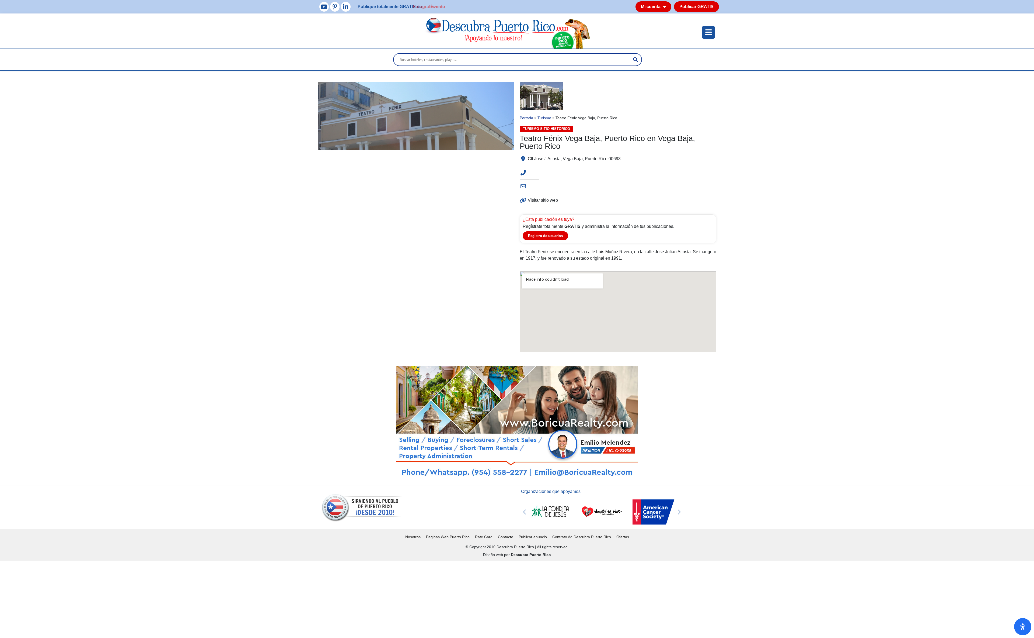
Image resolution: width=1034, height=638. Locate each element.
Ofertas (622, 537)
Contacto (505, 537)
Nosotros (413, 537)
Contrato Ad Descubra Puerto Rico (581, 537)
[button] (524, 512)
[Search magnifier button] (635, 59)
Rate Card (483, 537)
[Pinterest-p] (335, 6)
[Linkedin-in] (345, 6)
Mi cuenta (651, 6)
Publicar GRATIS (696, 6)
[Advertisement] (161, 598)
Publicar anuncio (533, 537)
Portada (526, 118)
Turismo (544, 118)
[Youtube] (324, 6)
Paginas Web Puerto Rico (448, 537)
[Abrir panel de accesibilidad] (1022, 626)
